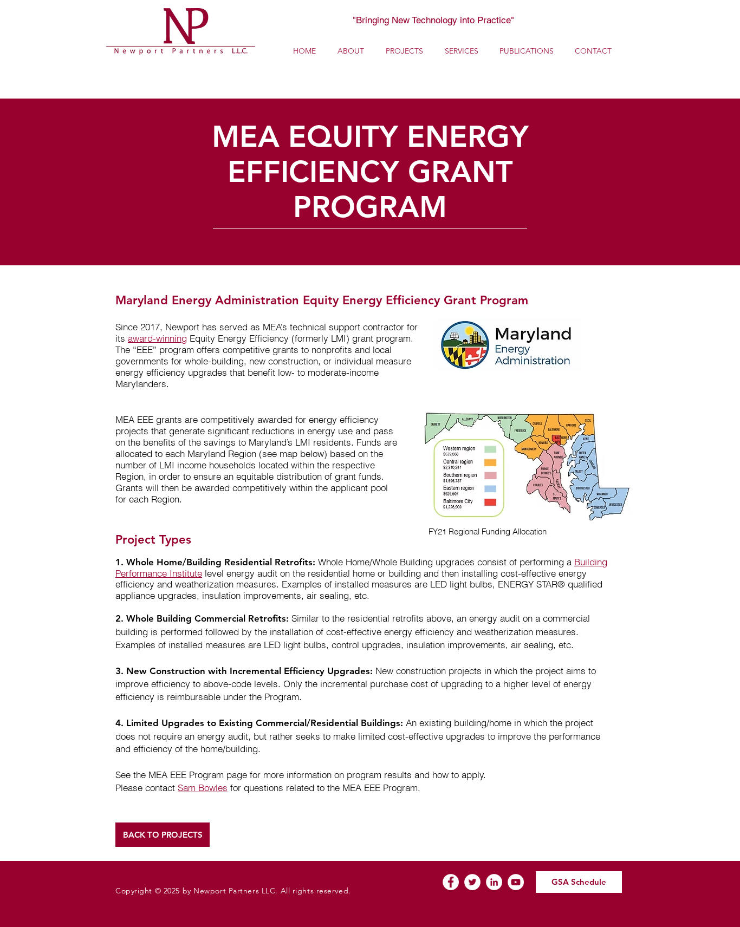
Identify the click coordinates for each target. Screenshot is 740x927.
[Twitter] (472, 882)
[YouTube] (516, 882)
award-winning (157, 338)
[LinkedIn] (494, 882)
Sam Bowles (203, 787)
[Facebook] (451, 882)
